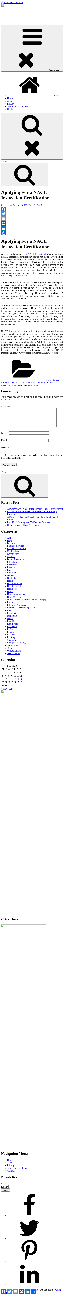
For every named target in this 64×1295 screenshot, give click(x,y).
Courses (11, 556)
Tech (9, 648)
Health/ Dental (14, 586)
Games (10, 575)
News (10, 618)
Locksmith (12, 613)
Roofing (11, 637)
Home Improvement (16, 594)
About (10, 101)
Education (12, 562)
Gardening (12, 578)
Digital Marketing (15, 559)
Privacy (10, 103)
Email (4, 440)
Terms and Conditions (17, 106)
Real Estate (12, 624)
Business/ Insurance (16, 548)
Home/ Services (14, 597)
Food (9, 570)
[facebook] (29, 1215)
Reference (12, 629)
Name (5, 433)
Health (10, 580)
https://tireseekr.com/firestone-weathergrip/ (27, 599)
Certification (13, 551)
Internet (10, 602)
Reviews (11, 634)
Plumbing (11, 621)
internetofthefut (8, 205)
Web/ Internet (13, 653)
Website (5, 447)
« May (4, 688)
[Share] (32, 233)
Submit (5, 1190)
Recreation (12, 626)
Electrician (12, 564)
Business (11, 543)
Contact (10, 109)
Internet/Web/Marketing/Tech (21, 607)
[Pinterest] (32, 223)
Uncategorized (53, 380)
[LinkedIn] (32, 228)
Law (9, 610)
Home (55, 95)
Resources (12, 632)
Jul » (11, 688)
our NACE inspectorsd (35, 254)
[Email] (32, 218)
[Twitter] (32, 213)
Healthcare (12, 589)
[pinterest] (29, 1261)
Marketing (12, 615)
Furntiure (11, 572)
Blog (9, 540)
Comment (32, 406)
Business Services (15, 545)
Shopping (11, 640)
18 (18, 679)
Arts (9, 537)
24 (15, 682)
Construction (13, 554)
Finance (11, 567)
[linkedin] (29, 1284)
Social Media (13, 645)
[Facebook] (32, 209)
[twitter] (29, 1238)
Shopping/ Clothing (16, 642)
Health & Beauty (15, 583)
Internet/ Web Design (17, 605)
